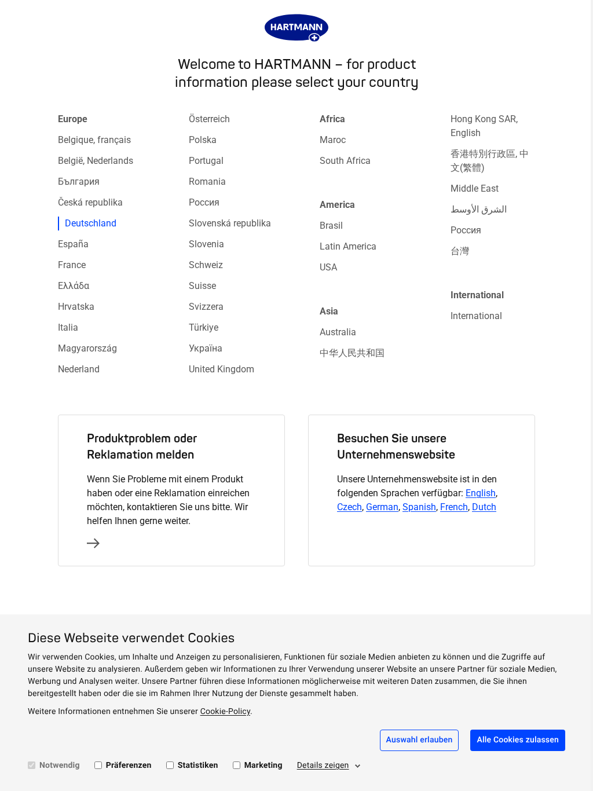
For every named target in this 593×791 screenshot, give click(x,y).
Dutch (484, 506)
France (72, 264)
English (481, 493)
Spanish (419, 506)
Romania (207, 181)
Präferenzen (129, 765)
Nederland (79, 369)
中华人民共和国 (352, 352)
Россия (204, 202)
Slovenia (206, 244)
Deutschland (90, 223)
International (476, 315)
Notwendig (59, 765)
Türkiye (203, 327)
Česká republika (90, 202)
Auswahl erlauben (419, 740)
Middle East (475, 188)
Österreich (209, 118)
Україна (205, 348)
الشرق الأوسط (479, 209)
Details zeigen (323, 765)
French (454, 506)
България (79, 181)
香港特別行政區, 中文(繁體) (490, 160)
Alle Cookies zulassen (518, 740)
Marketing (263, 765)
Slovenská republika (230, 223)
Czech (349, 506)
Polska (203, 139)
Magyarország (87, 348)
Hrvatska (76, 306)
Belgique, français (94, 139)
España (73, 244)
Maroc (333, 139)
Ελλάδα (73, 285)
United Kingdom (221, 369)
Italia (68, 327)
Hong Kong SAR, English (484, 125)
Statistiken (198, 765)
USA (328, 267)
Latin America (348, 246)
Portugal (206, 160)
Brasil (331, 225)
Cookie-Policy (225, 711)
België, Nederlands (95, 160)
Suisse (202, 285)
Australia (338, 332)
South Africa (345, 160)
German (382, 506)
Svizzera (206, 306)
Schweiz (206, 264)
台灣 (460, 251)
